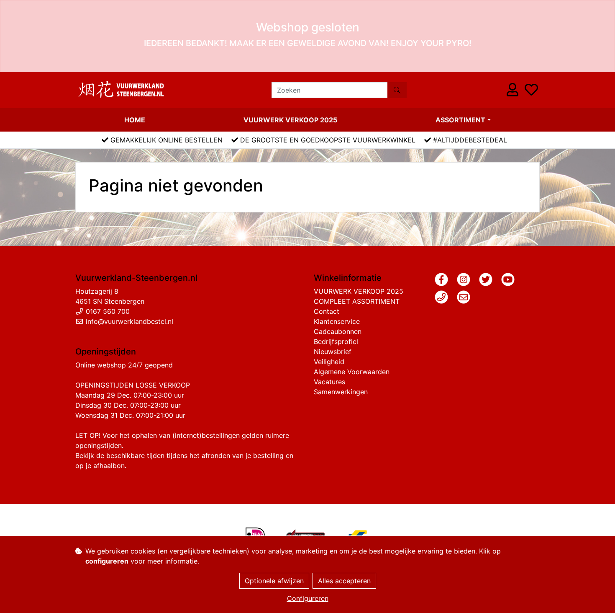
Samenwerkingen (341, 392)
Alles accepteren (344, 581)
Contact (326, 311)
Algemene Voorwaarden (352, 371)
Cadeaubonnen (337, 331)
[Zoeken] (397, 90)
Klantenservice (337, 321)
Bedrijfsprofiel (336, 341)
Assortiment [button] (460, 120)
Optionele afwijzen (274, 581)
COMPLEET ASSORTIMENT (357, 301)
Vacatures (329, 382)
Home (134, 120)
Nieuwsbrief (332, 351)
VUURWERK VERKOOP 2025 (290, 120)
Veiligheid (329, 361)
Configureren (307, 598)
